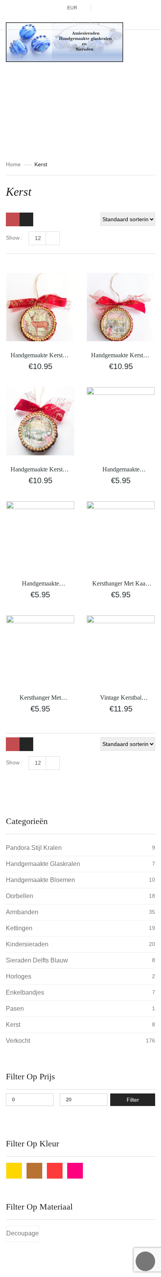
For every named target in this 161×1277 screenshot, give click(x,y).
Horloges (18, 976)
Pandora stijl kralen (34, 847)
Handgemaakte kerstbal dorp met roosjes (120, 356)
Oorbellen (19, 896)
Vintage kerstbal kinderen (120, 698)
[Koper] (34, 1171)
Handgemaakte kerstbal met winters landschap (40, 470)
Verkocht (18, 1040)
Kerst (13, 1024)
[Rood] (55, 1171)
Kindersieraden (27, 944)
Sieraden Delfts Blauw (37, 960)
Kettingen (19, 928)
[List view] (26, 219)
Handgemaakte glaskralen (43, 863)
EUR (72, 8)
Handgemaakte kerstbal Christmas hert (40, 356)
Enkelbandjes (25, 992)
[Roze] (75, 1171)
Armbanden (22, 912)
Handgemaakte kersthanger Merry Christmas (120, 470)
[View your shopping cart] (82, 21)
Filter (133, 1100)
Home (13, 164)
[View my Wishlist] (99, 21)
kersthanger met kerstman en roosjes (40, 698)
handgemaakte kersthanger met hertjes (40, 584)
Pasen (15, 1008)
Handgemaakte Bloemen (40, 880)
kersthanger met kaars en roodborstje (121, 584)
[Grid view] (13, 219)
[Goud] (14, 1171)
